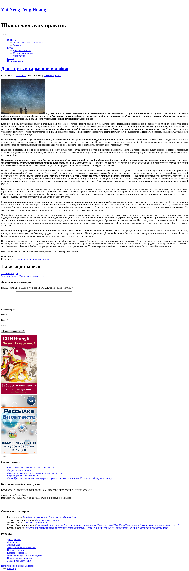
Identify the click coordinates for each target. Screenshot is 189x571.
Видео (10, 48)
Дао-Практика (14, 539)
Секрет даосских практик (20, 470)
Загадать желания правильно (21, 547)
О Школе (11, 40)
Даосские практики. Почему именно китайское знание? (35, 473)
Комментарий (8, 309)
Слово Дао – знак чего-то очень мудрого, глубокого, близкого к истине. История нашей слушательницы (59, 478)
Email (4, 320)
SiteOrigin (11, 568)
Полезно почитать (16, 61)
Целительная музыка (23, 53)
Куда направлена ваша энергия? (23, 475)
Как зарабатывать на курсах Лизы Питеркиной (30, 467)
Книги (10, 58)
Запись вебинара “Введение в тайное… (22, 276)
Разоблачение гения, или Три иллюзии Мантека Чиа (49, 517)
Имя (4, 314)
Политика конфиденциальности (17, 565)
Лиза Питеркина (52, 75)
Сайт (3, 325)
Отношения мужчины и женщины (32, 259)
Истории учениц (15, 550)
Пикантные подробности (19, 558)
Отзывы (17, 45)
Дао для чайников (22, 50)
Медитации (19, 56)
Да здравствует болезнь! (47, 520)
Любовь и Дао (9, 273)
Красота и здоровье (17, 552)
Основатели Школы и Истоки (28, 42)
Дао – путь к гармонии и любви (34, 68)
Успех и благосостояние (19, 560)
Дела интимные (15, 542)
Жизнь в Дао (13, 544)
